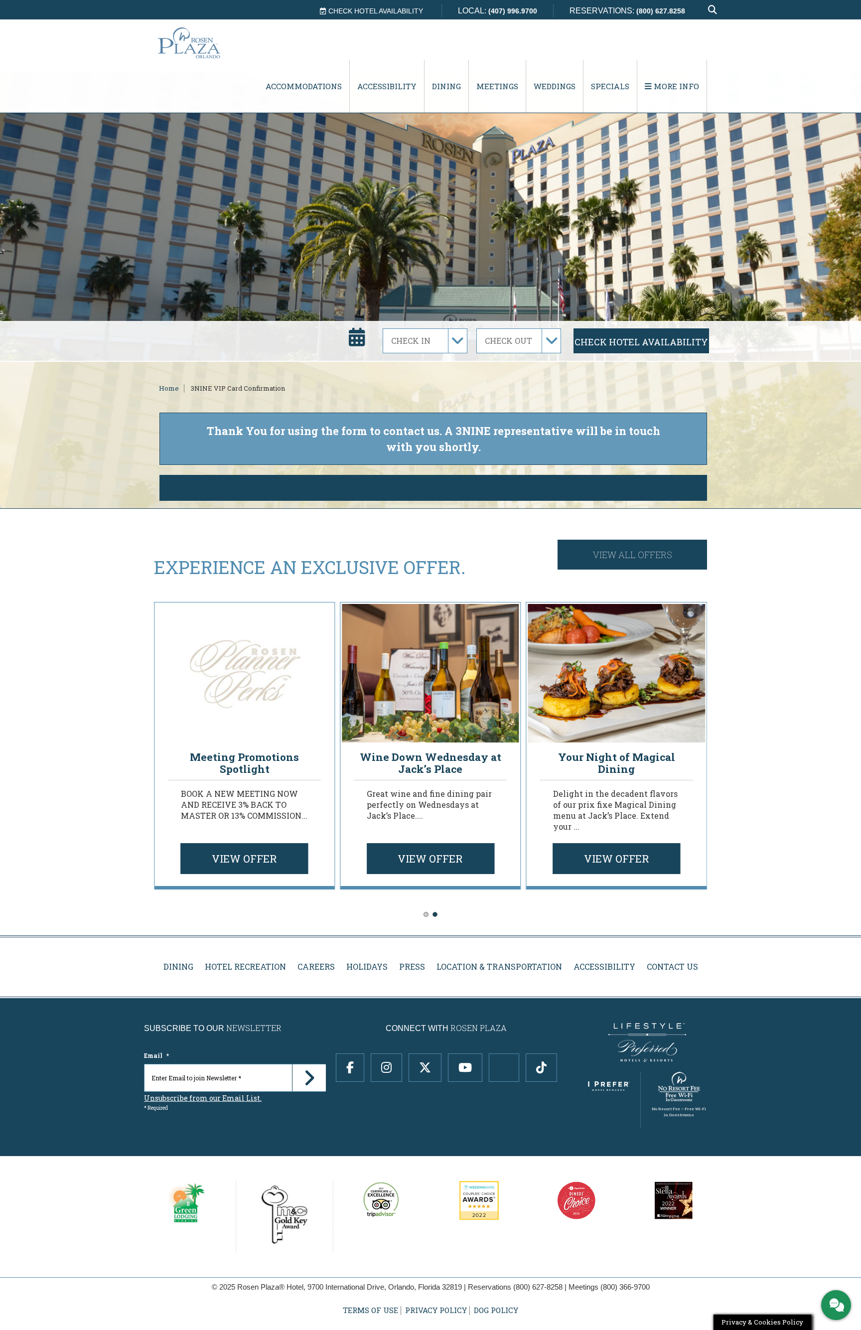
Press (412, 966)
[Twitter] (425, 1067)
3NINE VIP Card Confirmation (238, 388)
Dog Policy (496, 1310)
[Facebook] (350, 1067)
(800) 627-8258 (538, 1287)
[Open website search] (712, 10)
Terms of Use (370, 1310)
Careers (316, 966)
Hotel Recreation (245, 966)
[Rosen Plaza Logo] (209, 42)
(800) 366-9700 (625, 1287)
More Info (675, 86)
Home (169, 388)
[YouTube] (465, 1067)
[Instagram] (386, 1067)
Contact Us (672, 966)
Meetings (497, 86)
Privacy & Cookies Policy (762, 1322)
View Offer (244, 859)
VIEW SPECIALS (433, 488)
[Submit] (309, 1077)
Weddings (554, 86)
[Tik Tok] (541, 1067)
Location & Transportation (499, 966)
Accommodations (304, 86)
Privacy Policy (436, 1310)
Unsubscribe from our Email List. (203, 1098)
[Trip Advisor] (504, 1067)
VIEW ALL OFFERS (632, 555)
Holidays (367, 966)
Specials (610, 86)
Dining (446, 86)
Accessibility (387, 86)
